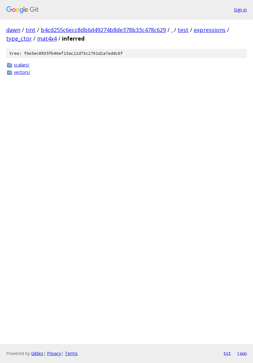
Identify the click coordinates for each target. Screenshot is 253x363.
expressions (210, 30)
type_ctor (19, 38)
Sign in (240, 10)
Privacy (54, 353)
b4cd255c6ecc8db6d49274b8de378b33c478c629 (103, 30)
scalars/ (21, 65)
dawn (13, 30)
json (242, 353)
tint (30, 30)
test (183, 30)
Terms (71, 353)
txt (227, 353)
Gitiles (37, 353)
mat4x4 (47, 38)
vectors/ (22, 72)
